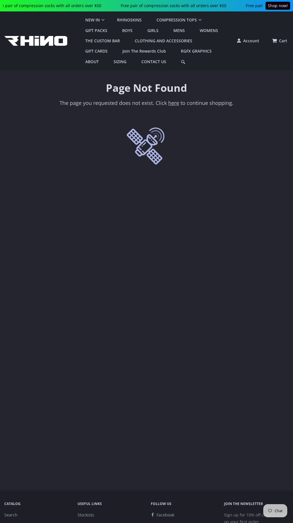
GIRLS (153, 30)
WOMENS (209, 30)
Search (10, 515)
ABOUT (92, 61)
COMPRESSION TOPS (177, 20)
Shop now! (278, 5)
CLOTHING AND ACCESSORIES (163, 40)
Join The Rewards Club (144, 51)
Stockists (86, 515)
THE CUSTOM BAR (102, 40)
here (173, 102)
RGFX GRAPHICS (196, 51)
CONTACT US (153, 61)
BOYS (127, 30)
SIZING (120, 61)
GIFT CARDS (96, 51)
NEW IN (92, 20)
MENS (179, 30)
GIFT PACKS (96, 30)
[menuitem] (94, 20)
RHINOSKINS (129, 20)
